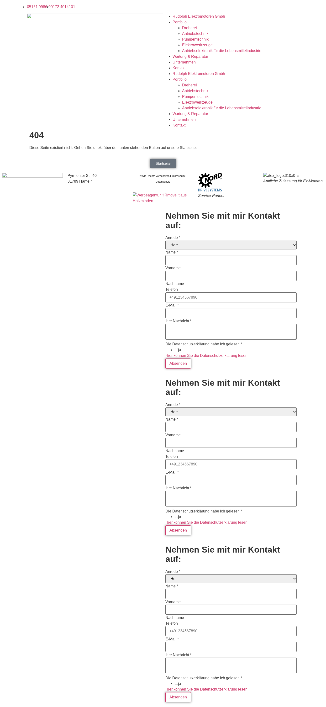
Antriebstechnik (195, 34)
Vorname (173, 268)
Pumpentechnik (195, 39)
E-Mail (172, 305)
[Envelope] (169, 6)
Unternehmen (184, 62)
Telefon (171, 289)
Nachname (174, 284)
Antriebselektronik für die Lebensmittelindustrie (221, 51)
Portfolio (180, 22)
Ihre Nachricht (178, 321)
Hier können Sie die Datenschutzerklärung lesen (206, 356)
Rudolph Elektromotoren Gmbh (199, 16)
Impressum (178, 175)
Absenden (178, 363)
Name (171, 252)
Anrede (172, 238)
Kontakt (179, 68)
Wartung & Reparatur (190, 56)
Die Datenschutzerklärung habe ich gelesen (203, 344)
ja (179, 350)
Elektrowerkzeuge (197, 45)
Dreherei (189, 28)
